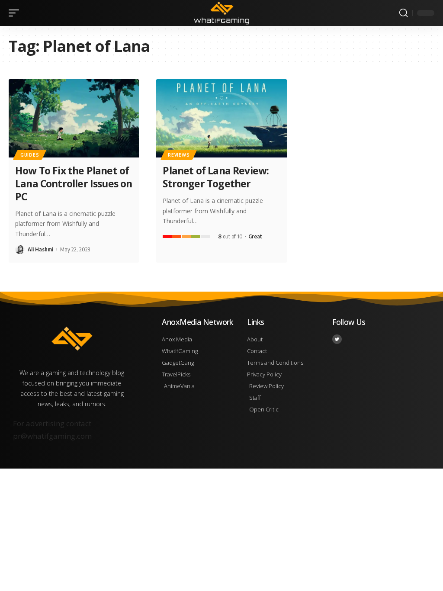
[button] (16, 13)
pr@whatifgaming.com (52, 436)
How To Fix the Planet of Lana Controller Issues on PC (73, 183)
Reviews (178, 154)
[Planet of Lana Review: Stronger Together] (221, 118)
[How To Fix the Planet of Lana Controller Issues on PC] (74, 118)
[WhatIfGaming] (221, 13)
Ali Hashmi (40, 249)
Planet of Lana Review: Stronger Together (216, 177)
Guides (29, 154)
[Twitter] (337, 339)
